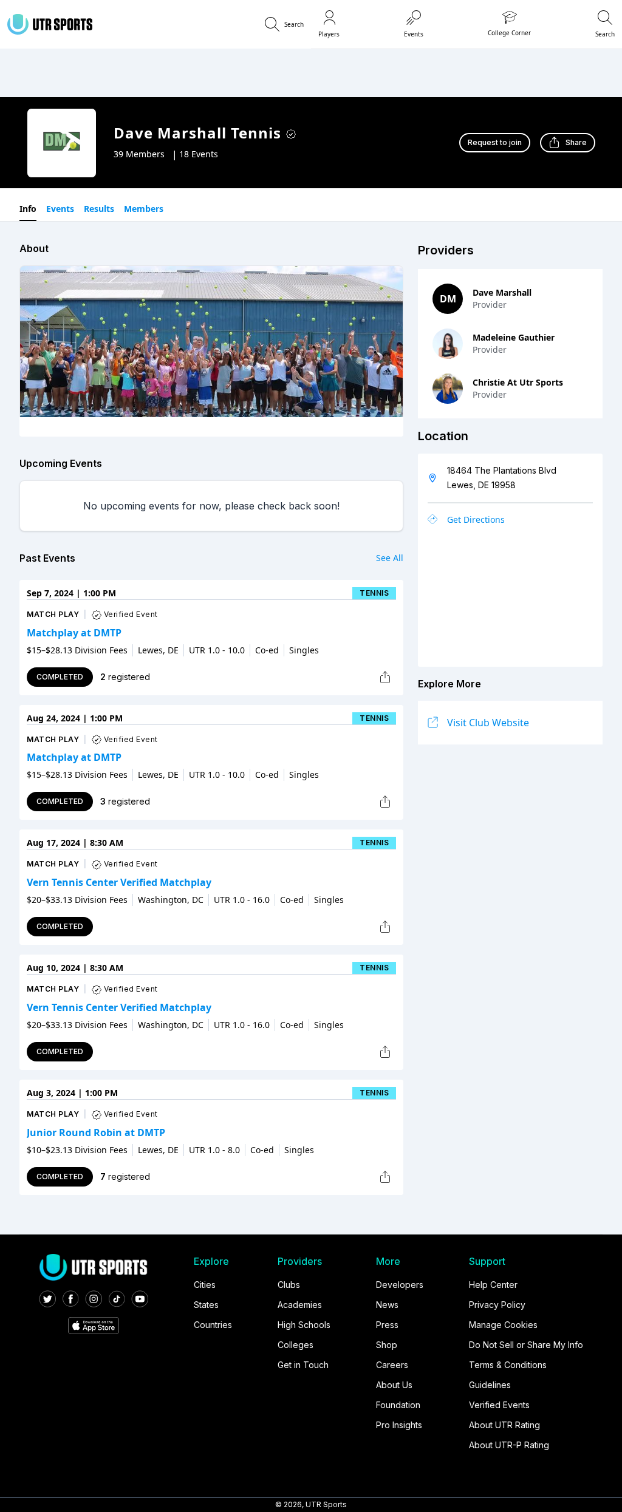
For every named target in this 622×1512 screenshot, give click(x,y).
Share (576, 142)
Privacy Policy (497, 1304)
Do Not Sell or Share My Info (526, 1345)
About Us (394, 1385)
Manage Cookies (503, 1325)
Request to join (495, 142)
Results (99, 208)
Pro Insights (399, 1425)
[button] (284, 24)
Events (60, 208)
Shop (386, 1345)
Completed (59, 676)
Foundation (398, 1405)
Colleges (295, 1345)
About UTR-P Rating (509, 1445)
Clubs (289, 1284)
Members (143, 208)
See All (389, 558)
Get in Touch (303, 1365)
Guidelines (490, 1385)
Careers (392, 1365)
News (387, 1304)
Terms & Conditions (508, 1365)
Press (387, 1325)
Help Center (493, 1284)
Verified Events (499, 1405)
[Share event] (385, 677)
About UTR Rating (504, 1425)
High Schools (304, 1325)
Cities (205, 1284)
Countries (213, 1325)
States (206, 1304)
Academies (300, 1304)
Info (27, 208)
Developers (399, 1284)
